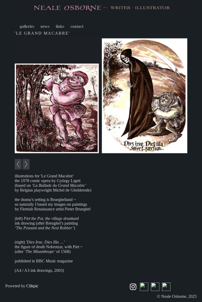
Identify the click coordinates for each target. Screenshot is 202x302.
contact (76, 26)
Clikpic (32, 286)
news (45, 26)
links (60, 26)
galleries (27, 26)
